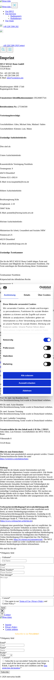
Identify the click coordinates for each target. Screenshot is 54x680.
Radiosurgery (16, 16)
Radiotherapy (16, 18)
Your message (6, 575)
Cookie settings (11, 629)
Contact (21, 45)
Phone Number (7, 570)
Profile (3, 653)
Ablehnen (27, 390)
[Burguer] (10, 50)
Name (3, 648)
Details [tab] (27, 295)
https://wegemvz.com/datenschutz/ (14, 459)
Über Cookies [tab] (44, 295)
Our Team (9, 21)
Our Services (10, 14)
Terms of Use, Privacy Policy (31, 601)
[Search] (3, 50)
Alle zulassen (27, 375)
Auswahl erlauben (27, 383)
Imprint (8, 625)
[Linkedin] (1, 620)
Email (3, 565)
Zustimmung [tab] (10, 295)
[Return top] (2, 614)
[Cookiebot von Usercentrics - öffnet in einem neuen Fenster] (39, 287)
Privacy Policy (11, 627)
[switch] (47, 348)
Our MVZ (9, 11)
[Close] (14, 5)
